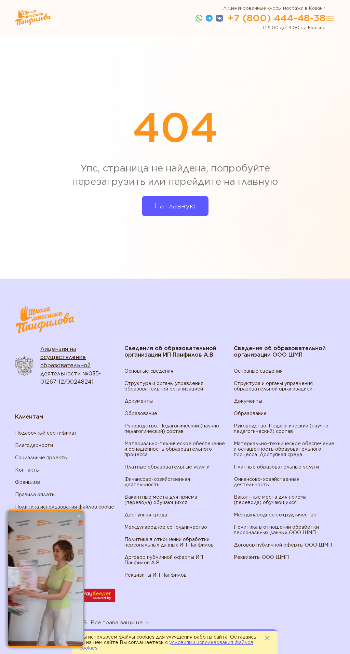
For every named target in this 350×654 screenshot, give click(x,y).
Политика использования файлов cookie (64, 507)
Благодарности (34, 445)
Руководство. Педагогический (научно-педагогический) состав (172, 428)
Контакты (27, 470)
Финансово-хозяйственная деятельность (157, 481)
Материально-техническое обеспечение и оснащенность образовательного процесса (174, 449)
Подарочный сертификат (46, 433)
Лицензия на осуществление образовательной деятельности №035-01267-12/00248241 (70, 365)
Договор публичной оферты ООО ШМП (283, 545)
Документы (138, 401)
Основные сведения (148, 371)
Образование (140, 413)
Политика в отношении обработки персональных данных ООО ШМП (276, 529)
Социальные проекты (41, 457)
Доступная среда (145, 514)
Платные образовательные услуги (167, 467)
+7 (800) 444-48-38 (276, 18)
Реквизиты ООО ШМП (261, 557)
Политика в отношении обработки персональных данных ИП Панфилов (169, 542)
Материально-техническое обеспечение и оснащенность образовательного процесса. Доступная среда (284, 449)
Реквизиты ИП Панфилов (155, 575)
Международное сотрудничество (165, 527)
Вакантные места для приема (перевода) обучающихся (160, 499)
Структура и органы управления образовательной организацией (163, 386)
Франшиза (28, 482)
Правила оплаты (35, 494)
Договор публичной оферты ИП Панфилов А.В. (163, 559)
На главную (175, 206)
